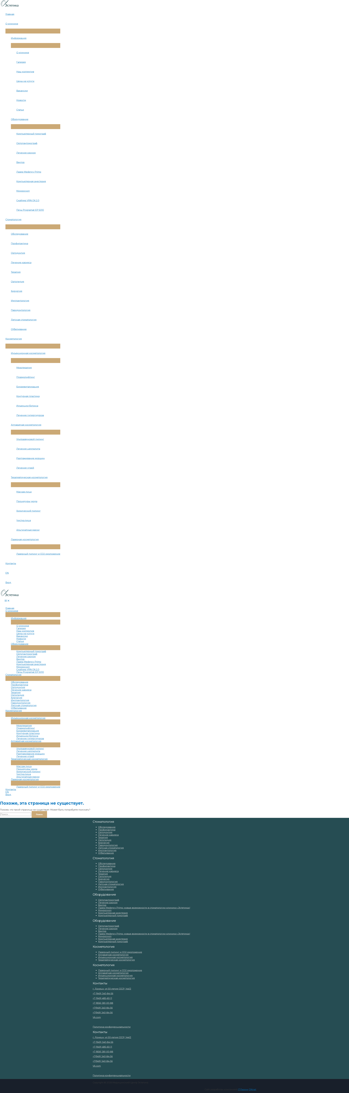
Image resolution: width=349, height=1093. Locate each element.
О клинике (11, 23)
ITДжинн (243, 1089)
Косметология (13, 339)
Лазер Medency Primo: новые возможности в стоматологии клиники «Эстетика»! (144, 907)
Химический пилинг (28, 511)
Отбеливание (19, 329)
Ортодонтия (18, 253)
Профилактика (19, 243)
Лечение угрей (25, 468)
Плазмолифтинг (25, 377)
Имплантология (20, 300)
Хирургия (16, 291)
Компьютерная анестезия (31, 181)
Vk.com (97, 1017)
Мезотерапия (24, 367)
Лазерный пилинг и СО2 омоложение (38, 554)
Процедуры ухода (26, 501)
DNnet (252, 1089)
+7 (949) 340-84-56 (103, 993)
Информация (18, 38)
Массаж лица (23, 492)
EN (7, 573)
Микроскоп (23, 191)
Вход (8, 582)
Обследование (19, 234)
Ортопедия (17, 281)
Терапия (16, 272)
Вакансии (22, 90)
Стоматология (13, 219)
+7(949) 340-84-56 (103, 1008)
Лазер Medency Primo (28, 172)
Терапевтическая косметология (29, 477)
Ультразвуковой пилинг (30, 439)
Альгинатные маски (28, 530)
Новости (21, 100)
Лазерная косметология (25, 539)
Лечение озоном (26, 153)
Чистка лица (23, 520)
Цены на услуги (25, 81)
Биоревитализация (27, 386)
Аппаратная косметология (26, 425)
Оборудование (19, 119)
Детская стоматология (24, 319)
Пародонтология (20, 310)
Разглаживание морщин (30, 458)
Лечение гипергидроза (30, 415)
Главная (9, 14)
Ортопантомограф (26, 143)
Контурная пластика (28, 396)
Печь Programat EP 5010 (30, 210)
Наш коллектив (25, 71)
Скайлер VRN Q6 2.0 (27, 200)
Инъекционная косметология (28, 353)
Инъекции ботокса (27, 405)
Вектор (20, 162)
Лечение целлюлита (28, 449)
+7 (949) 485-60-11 (102, 998)
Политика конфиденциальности (112, 1027)
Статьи (20, 110)
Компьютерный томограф (31, 133)
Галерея (21, 62)
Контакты (10, 563)
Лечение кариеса (21, 262)
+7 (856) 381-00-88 (103, 1003)
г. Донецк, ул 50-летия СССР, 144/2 (112, 988)
